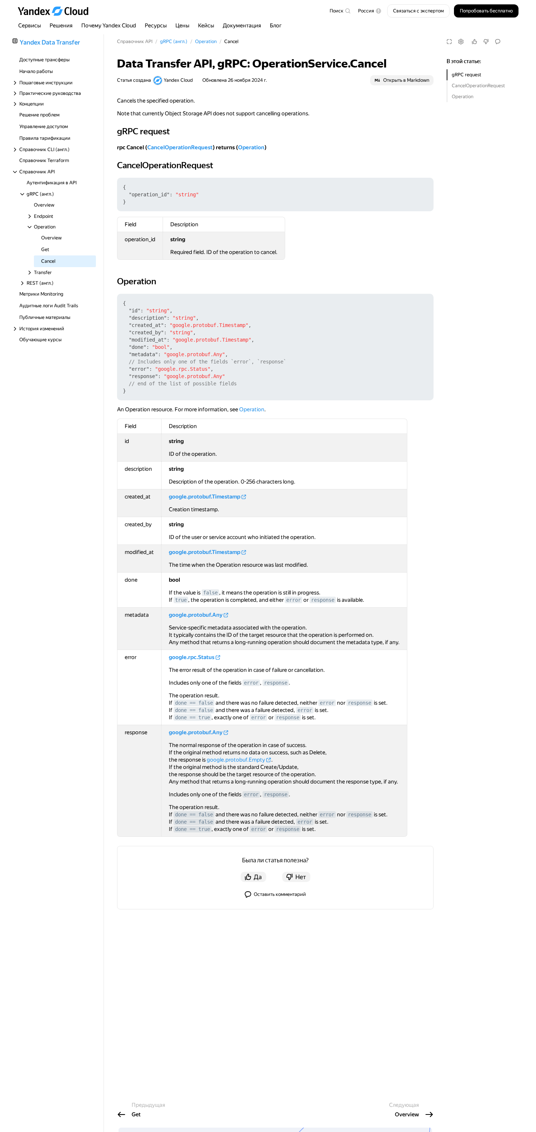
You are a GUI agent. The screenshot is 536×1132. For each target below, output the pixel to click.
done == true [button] (192, 717)
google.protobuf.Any (195, 615)
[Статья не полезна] (486, 41)
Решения (61, 25)
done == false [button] (194, 703)
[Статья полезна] (474, 41)
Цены (182, 25)
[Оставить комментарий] (498, 41)
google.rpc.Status (191, 657)
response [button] (322, 600)
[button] (369, 11)
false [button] (210, 593)
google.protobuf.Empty (236, 759)
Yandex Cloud (178, 80)
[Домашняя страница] (57, 10)
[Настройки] (461, 41)
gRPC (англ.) (173, 41)
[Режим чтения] (449, 41)
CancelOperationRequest (478, 85)
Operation (462, 96)
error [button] (293, 600)
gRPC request (466, 74)
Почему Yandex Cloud (108, 25)
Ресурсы (156, 25)
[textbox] (340, 11)
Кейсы (206, 25)
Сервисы (29, 25)
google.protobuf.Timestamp (204, 496)
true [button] (181, 600)
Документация (242, 25)
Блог (276, 25)
